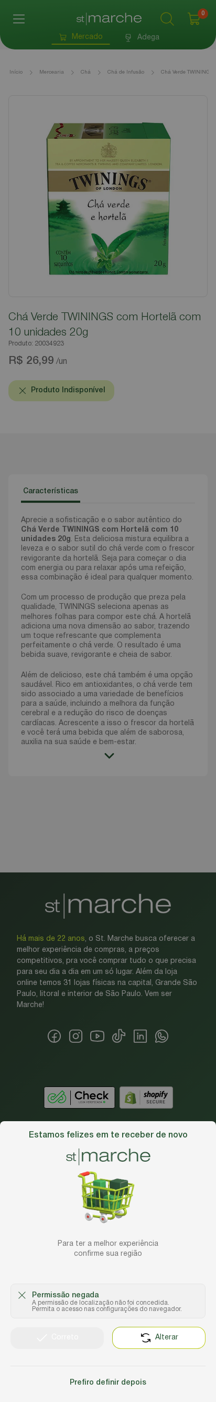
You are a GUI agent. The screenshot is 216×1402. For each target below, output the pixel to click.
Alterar (166, 1337)
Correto (65, 1337)
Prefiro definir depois (108, 1382)
